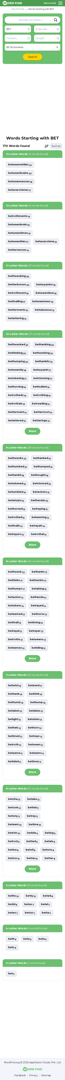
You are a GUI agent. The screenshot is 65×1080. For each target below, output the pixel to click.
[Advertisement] (32, 99)
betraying (40, 509)
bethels (14, 727)
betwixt (14, 685)
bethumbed (17, 466)
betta (46, 912)
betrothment (18, 293)
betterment (17, 412)
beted (48, 896)
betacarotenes (19, 190)
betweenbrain (19, 224)
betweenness (42, 301)
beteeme (15, 753)
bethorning (17, 386)
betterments (18, 310)
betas (29, 904)
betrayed (38, 605)
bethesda (38, 597)
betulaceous (44, 310)
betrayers (16, 534)
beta (27, 939)
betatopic (16, 500)
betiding (39, 648)
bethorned (16, 509)
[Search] (55, 20)
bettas (32, 858)
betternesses (18, 250)
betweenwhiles (20, 164)
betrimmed (42, 483)
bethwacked (18, 344)
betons (48, 850)
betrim (14, 833)
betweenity (17, 370)
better (50, 858)
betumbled (17, 492)
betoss (14, 858)
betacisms (41, 492)
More (32, 431)
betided (14, 761)
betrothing (41, 395)
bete (42, 939)
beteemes (16, 648)
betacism (16, 597)
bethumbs (38, 580)
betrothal (39, 534)
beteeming (40, 517)
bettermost (43, 412)
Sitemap (46, 1075)
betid (12, 904)
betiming (35, 622)
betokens (16, 605)
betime (35, 824)
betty (31, 896)
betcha (14, 799)
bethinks (15, 580)
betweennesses (20, 181)
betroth (14, 744)
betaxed (35, 685)
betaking (39, 588)
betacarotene (46, 241)
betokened (17, 483)
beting (50, 833)
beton (30, 912)
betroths (15, 639)
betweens (38, 639)
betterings (41, 420)
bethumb (15, 702)
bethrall (14, 622)
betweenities (18, 241)
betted (32, 841)
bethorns (39, 614)
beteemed (16, 614)
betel (45, 904)
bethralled (41, 386)
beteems (37, 753)
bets (12, 947)
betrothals (16, 403)
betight (14, 719)
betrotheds (17, 395)
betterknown (18, 284)
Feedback (20, 1075)
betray (32, 816)
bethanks (39, 572)
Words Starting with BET (41, 9)
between (35, 744)
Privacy (33, 1075)
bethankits (43, 361)
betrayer (36, 631)
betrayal (15, 631)
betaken (15, 711)
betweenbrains (20, 173)
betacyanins (46, 284)
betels (50, 841)
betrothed (16, 517)
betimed (15, 736)
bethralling (16, 301)
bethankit (16, 475)
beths (13, 896)
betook (14, 807)
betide (32, 833)
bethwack (16, 572)
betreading (41, 403)
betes (13, 912)
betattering (17, 318)
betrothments (19, 216)
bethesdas (39, 500)
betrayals (37, 525)
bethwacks (17, 458)
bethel (33, 807)
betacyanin (42, 370)
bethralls (15, 525)
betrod (13, 841)
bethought (39, 475)
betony (14, 816)
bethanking (44, 344)
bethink (35, 694)
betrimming (43, 378)
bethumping (18, 361)
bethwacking (18, 276)
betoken (35, 719)
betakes (36, 711)
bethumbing (43, 353)
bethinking (17, 353)
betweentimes (19, 233)
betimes (34, 761)
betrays (35, 736)
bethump (37, 702)
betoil (30, 850)
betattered (17, 420)
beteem (15, 824)
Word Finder (18, 9)
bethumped (43, 466)
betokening (17, 378)
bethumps (16, 588)
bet (11, 973)
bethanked (42, 458)
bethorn (35, 727)
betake (33, 799)
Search (32, 56)
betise (13, 850)
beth (12, 939)
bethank (15, 694)
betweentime (46, 293)
